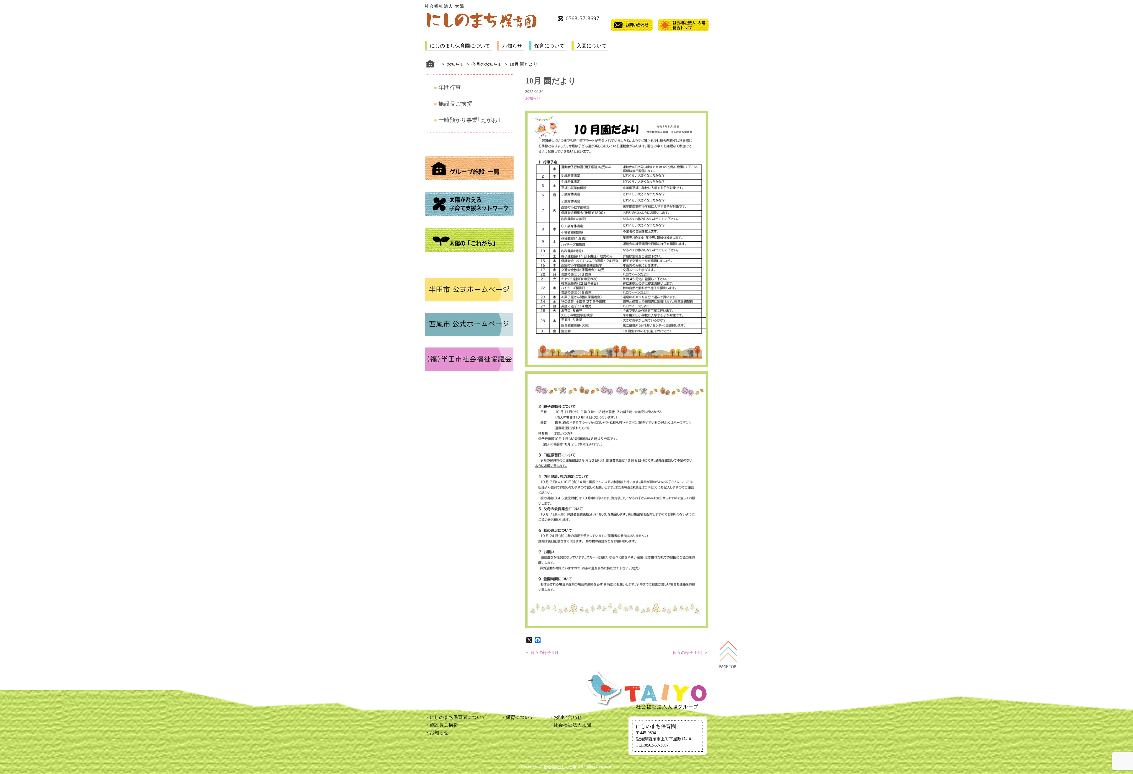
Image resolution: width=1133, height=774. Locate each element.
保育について (549, 46)
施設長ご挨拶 (455, 104)
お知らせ (512, 46)
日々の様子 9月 (545, 652)
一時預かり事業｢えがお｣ (469, 120)
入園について (592, 46)
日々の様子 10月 (688, 652)
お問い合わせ (568, 717)
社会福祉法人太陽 (572, 724)
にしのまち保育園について (460, 46)
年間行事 (449, 87)
